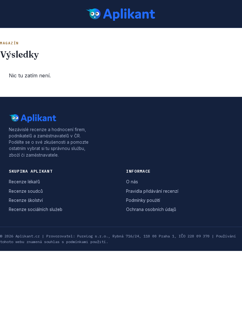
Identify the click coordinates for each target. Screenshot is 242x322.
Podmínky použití (143, 200)
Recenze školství (26, 200)
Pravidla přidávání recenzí (152, 191)
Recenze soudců (26, 191)
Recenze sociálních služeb (35, 209)
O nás (132, 181)
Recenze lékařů (24, 181)
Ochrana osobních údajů (151, 209)
